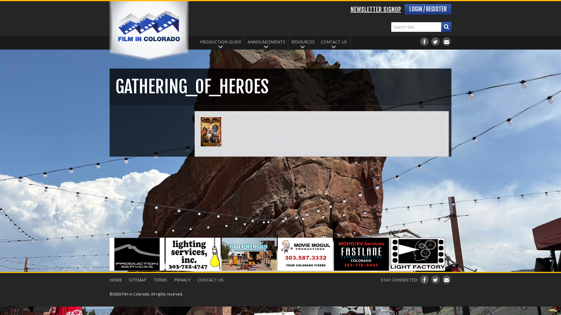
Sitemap (137, 280)
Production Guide (220, 42)
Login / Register (428, 9)
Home (116, 280)
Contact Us (334, 42)
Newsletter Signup (376, 9)
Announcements (266, 42)
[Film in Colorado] (149, 31)
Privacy (182, 280)
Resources (303, 42)
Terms (160, 280)
